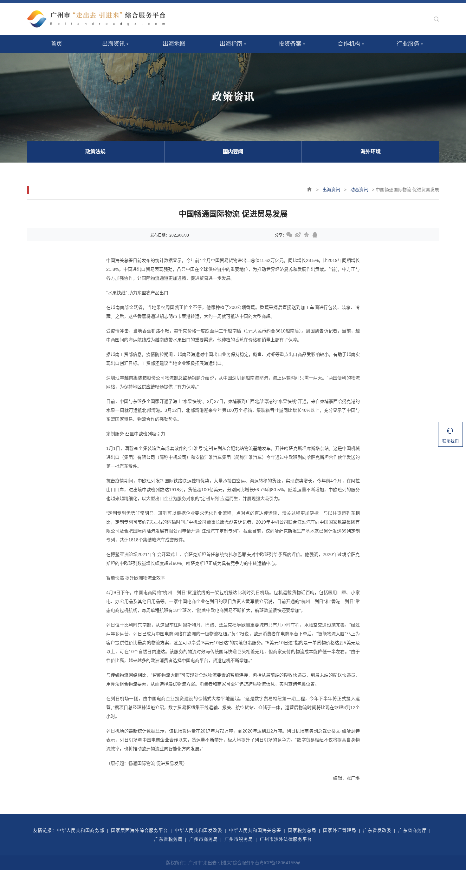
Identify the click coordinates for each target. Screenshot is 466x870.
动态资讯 (359, 189)
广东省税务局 (168, 839)
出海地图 (174, 44)
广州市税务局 (238, 839)
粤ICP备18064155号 (279, 862)
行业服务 (408, 44)
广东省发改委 (377, 830)
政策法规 (95, 151)
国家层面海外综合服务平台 (139, 830)
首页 (56, 44)
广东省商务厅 (412, 830)
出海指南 (231, 44)
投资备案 (290, 44)
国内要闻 (233, 151)
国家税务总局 (302, 830)
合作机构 (349, 44)
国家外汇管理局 (339, 830)
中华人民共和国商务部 (80, 830)
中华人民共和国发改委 (198, 830)
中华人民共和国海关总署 (255, 830)
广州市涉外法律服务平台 (286, 839)
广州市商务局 (203, 839)
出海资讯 (113, 44)
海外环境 (370, 151)
